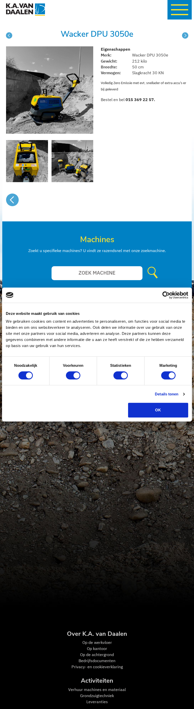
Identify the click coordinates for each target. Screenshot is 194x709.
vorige (9, 35)
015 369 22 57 (140, 99)
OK (158, 410)
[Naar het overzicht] (12, 200)
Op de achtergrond (97, 654)
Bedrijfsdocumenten (97, 660)
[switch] (73, 375)
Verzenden (154, 273)
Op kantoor (97, 648)
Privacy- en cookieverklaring (97, 666)
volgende (185, 35)
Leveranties (97, 701)
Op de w (89, 642)
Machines (97, 239)
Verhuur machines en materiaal (97, 689)
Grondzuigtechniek (97, 695)
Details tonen (166, 394)
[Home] (12, 9)
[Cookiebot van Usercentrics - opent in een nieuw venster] (166, 295)
